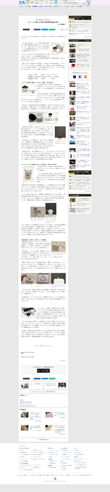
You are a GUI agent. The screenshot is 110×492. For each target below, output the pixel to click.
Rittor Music (50, 448)
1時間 (71, 19)
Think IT (21, 450)
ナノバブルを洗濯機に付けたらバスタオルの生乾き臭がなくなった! (83, 200)
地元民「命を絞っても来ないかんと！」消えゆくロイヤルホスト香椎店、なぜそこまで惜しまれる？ (81, 189)
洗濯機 (72, 6)
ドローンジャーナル (24, 459)
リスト (31, 29)
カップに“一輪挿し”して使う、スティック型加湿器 (35, 418)
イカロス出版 (63, 448)
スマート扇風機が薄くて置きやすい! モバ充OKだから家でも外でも (83, 131)
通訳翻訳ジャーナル (66, 454)
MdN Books (64, 463)
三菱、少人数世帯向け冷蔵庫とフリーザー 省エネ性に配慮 (83, 156)
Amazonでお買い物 (28, 352)
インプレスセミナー (37, 456)
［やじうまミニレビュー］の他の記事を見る (43, 391)
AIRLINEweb (65, 450)
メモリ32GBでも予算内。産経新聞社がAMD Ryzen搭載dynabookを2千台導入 (83, 55)
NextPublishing (36, 467)
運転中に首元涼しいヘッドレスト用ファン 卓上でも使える (83, 137)
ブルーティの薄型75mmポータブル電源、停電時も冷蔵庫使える (83, 150)
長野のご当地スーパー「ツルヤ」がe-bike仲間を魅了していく (83, 145)
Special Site (75, 40)
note (53, 29)
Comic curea (78, 452)
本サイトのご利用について (24, 475)
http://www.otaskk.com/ (26, 402)
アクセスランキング (77, 17)
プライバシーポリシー (59, 475)
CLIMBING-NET (52, 463)
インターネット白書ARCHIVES (26, 469)
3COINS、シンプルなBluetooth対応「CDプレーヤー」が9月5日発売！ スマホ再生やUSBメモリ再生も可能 (81, 184)
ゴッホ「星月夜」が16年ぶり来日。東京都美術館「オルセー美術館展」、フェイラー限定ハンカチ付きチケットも (81, 180)
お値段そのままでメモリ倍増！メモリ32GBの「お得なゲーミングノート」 (83, 66)
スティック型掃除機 (65, 6)
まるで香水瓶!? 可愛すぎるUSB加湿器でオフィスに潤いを (59, 431)
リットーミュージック (53, 450)
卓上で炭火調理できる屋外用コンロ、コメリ (80, 24)
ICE (75, 448)
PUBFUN (76, 456)
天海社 (77, 450)
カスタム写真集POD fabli (81, 465)
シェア (38, 29)
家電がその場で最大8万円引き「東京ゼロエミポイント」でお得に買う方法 (83, 210)
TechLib (64, 469)
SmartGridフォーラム (37, 450)
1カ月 (88, 19)
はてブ (45, 29)
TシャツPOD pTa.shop (80, 462)
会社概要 (68, 475)
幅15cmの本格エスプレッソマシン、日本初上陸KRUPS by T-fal (82, 119)
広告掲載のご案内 (41, 475)
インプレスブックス (37, 465)
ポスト (27, 29)
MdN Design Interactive (67, 465)
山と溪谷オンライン (53, 460)
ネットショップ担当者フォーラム (39, 452)
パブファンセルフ (79, 458)
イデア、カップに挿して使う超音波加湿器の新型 (35, 427)
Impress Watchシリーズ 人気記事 (80, 171)
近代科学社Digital (52, 467)
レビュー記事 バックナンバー (43, 345)
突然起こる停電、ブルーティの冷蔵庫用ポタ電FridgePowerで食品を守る (83, 87)
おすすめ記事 (75, 195)
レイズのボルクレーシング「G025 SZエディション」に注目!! (83, 45)
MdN (62, 461)
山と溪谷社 (50, 459)
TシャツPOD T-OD (53, 454)
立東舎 (50, 456)
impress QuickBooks (80, 454)
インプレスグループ (75, 475)
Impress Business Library (38, 454)
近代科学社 (50, 465)
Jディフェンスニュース (67, 452)
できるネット (23, 467)
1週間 (83, 19)
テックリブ (63, 467)
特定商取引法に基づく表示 (86, 475)
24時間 (77, 19)
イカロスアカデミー (66, 459)
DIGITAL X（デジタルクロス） (39, 459)
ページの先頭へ (62, 360)
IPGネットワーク (77, 460)
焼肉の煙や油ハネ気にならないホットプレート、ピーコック (83, 113)
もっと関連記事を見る (42, 439)
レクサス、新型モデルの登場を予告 (79, 186)
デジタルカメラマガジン (25, 465)
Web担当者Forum (23, 452)
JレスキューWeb (65, 456)
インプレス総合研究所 (24, 454)
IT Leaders (22, 456)
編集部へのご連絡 (50, 475)
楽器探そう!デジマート (54, 452)
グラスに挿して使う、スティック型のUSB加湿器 (59, 414)
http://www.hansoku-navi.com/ (28, 406)
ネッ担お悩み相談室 (24, 461)
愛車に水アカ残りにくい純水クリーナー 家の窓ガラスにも (83, 93)
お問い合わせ (33, 475)
